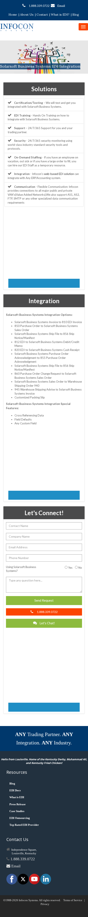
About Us (27, 14)
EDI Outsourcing (19, 818)
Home (13, 14)
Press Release (17, 804)
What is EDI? (60, 14)
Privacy (45, 904)
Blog (75, 14)
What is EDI (16, 797)
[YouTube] (34, 878)
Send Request (44, 600)
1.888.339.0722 (39, 5)
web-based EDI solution (59, 174)
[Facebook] (12, 878)
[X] (23, 878)
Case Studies (16, 811)
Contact (42, 14)
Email (61, 6)
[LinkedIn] (45, 878)
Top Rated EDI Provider (24, 824)
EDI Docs (15, 790)
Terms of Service (72, 900)
